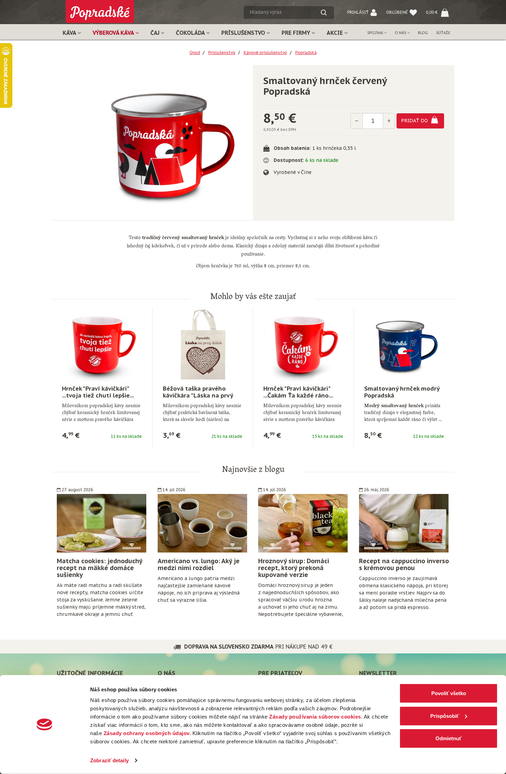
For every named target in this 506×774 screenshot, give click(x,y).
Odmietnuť (448, 738)
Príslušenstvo (243, 32)
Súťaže (443, 32)
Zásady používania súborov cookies (315, 717)
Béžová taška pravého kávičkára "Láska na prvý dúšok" (198, 395)
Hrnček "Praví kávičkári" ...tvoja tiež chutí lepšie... (98, 392)
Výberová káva (114, 32)
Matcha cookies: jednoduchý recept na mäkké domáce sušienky (99, 568)
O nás (401, 32)
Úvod (195, 52)
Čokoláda (191, 32)
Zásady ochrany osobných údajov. (147, 733)
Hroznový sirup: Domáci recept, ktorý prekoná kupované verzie (293, 568)
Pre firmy (297, 32)
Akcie (335, 32)
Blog (423, 32)
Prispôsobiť (444, 716)
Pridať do (415, 120)
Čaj (155, 32)
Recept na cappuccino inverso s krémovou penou (404, 564)
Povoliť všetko (448, 693)
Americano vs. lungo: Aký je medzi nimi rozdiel (199, 564)
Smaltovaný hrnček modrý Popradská (401, 392)
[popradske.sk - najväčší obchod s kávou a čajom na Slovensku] (100, 9)
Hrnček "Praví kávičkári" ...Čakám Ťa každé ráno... (298, 392)
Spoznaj (375, 32)
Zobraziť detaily (109, 760)
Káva (70, 32)
